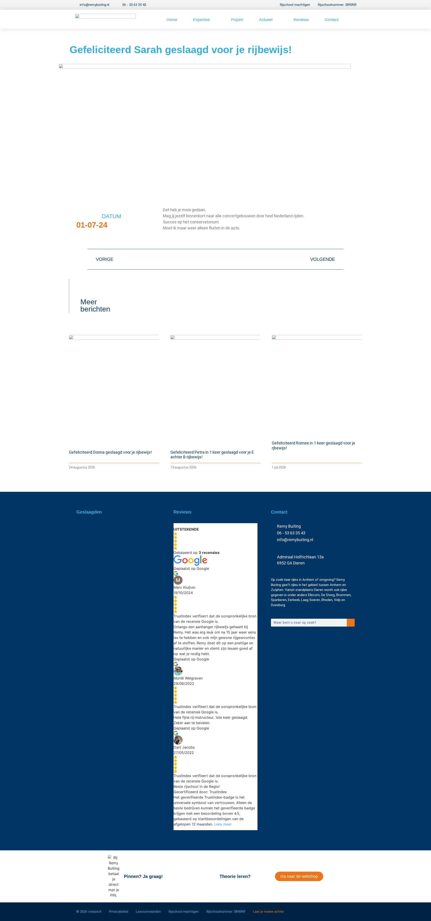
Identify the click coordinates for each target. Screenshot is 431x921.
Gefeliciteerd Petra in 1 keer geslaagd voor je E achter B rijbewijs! (118, 576)
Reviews (301, 19)
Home (172, 19)
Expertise (201, 19)
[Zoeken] (351, 623)
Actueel (266, 19)
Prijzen (237, 19)
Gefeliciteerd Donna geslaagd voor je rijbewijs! (110, 452)
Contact (332, 19)
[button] (351, 19)
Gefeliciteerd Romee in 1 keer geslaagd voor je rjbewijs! (115, 609)
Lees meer (223, 824)
